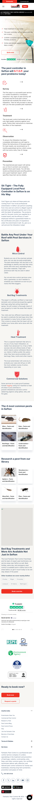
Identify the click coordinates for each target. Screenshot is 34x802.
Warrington (23, 584)
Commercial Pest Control (8, 718)
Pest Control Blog (6, 723)
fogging (9, 385)
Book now (10, 52)
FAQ (2, 729)
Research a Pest (6, 720)
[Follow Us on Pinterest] (18, 780)
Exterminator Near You (8, 715)
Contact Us (4, 737)
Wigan (12, 579)
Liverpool (5, 584)
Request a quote (10, 701)
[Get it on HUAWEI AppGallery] (6, 791)
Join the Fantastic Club (8, 731)
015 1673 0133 (8, 773)
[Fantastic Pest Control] (16, 6)
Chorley (4, 579)
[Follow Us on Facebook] (3, 780)
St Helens (14, 584)
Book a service (17, 591)
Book (25, 6)
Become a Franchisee (7, 734)
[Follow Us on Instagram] (27, 780)
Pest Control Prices (7, 726)
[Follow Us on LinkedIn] (13, 780)
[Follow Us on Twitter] (8, 780)
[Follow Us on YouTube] (23, 780)
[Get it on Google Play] (18, 787)
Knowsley (20, 579)
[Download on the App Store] (6, 787)
